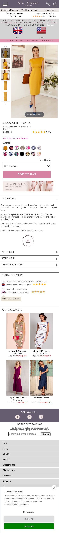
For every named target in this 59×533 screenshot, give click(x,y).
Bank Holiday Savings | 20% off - (29, 41)
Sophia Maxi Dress (17, 398)
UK (17, 37)
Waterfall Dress (41, 398)
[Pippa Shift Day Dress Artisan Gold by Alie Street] (5, 53)
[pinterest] (29, 417)
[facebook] (18, 417)
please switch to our (24, 25)
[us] (41, 35)
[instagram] (40, 417)
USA (41, 37)
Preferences (28, 512)
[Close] (50, 25)
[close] (54, 487)
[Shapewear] (28, 192)
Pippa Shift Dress (17, 351)
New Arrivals (49, 10)
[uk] (18, 35)
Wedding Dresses (29, 10)
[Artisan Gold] (5, 148)
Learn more (24, 504)
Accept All (29, 526)
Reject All (29, 519)
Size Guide (45, 160)
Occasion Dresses (9, 10)
